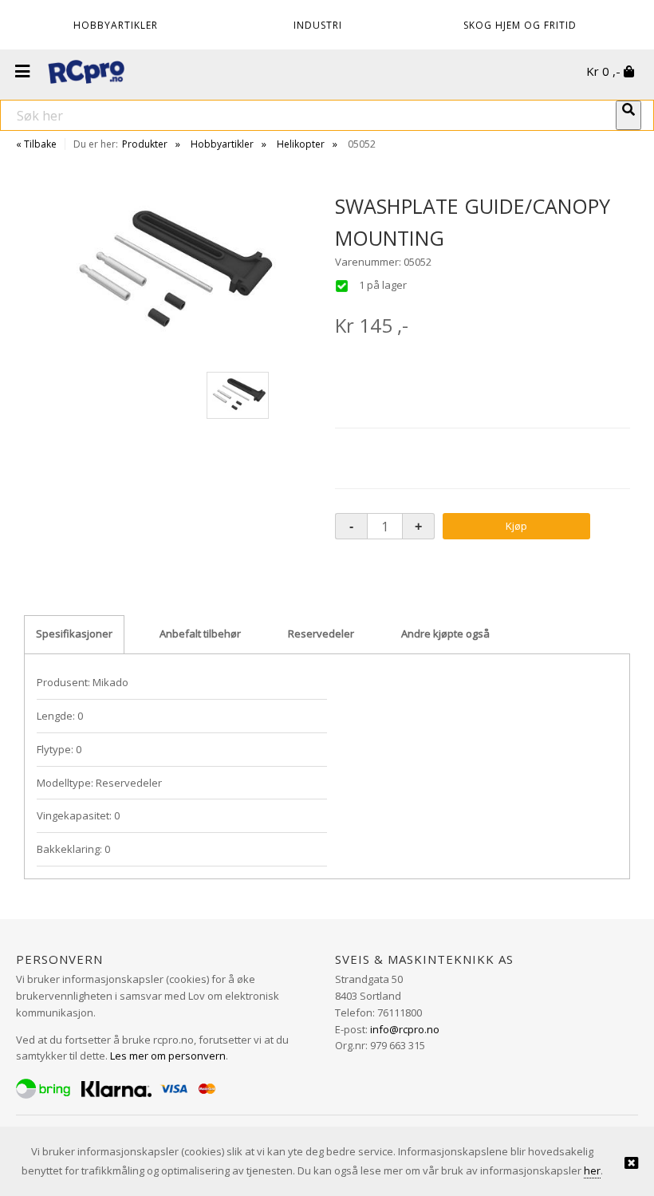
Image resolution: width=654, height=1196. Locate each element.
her (592, 1170)
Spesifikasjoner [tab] (74, 633)
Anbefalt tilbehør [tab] (200, 633)
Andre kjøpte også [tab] (445, 633)
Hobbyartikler (222, 144)
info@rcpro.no (404, 1029)
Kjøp (516, 526)
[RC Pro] (86, 73)
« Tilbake (36, 144)
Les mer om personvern (168, 1055)
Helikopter (301, 144)
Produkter (144, 144)
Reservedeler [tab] (321, 633)
